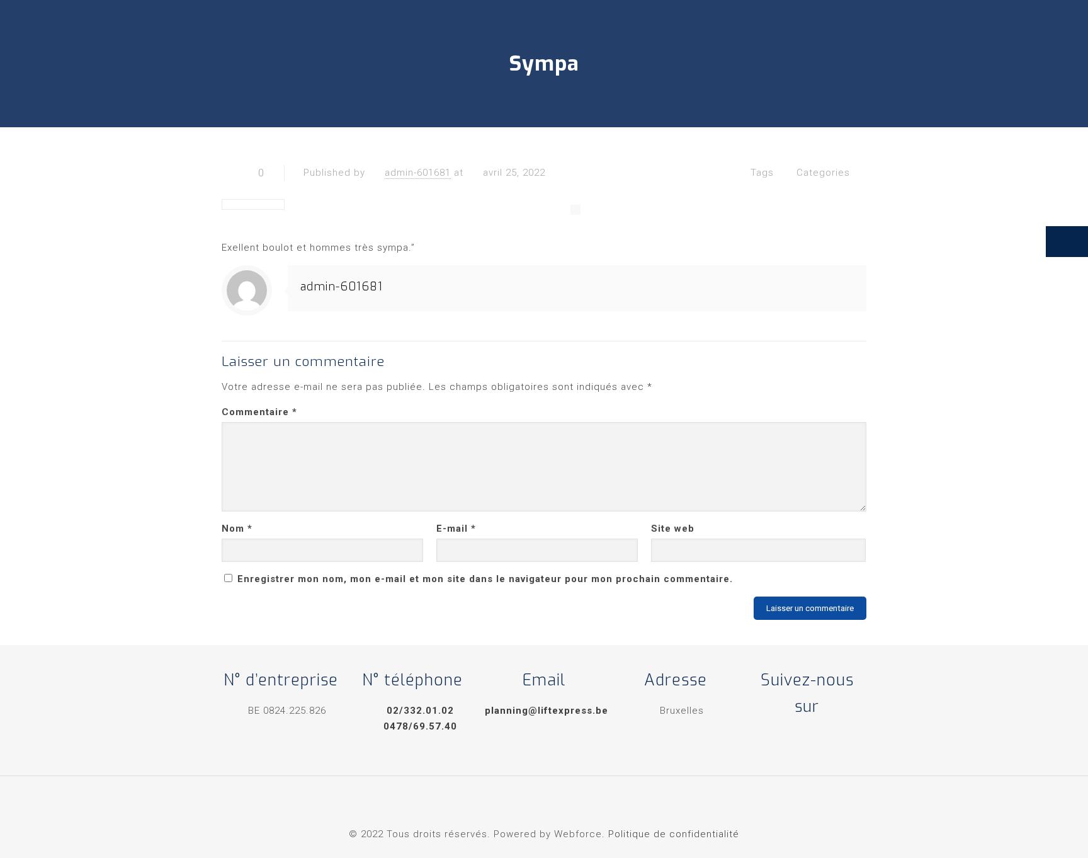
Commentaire (259, 412)
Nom (237, 528)
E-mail (456, 528)
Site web (672, 528)
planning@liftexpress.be (546, 710)
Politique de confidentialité (673, 834)
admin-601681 (418, 172)
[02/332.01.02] (1067, 241)
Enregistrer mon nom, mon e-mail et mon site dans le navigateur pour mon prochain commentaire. (485, 579)
